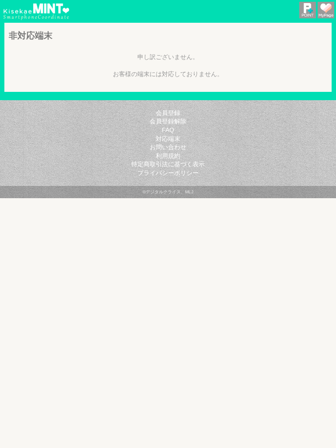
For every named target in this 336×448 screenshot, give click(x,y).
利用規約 (168, 155)
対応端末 (168, 138)
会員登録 (168, 112)
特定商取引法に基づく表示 (168, 164)
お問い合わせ (168, 147)
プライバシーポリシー (168, 172)
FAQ (168, 129)
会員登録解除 (168, 121)
